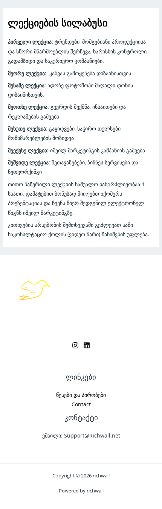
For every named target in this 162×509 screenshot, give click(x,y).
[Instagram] (75, 345)
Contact (81, 404)
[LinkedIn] (86, 345)
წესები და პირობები (81, 394)
